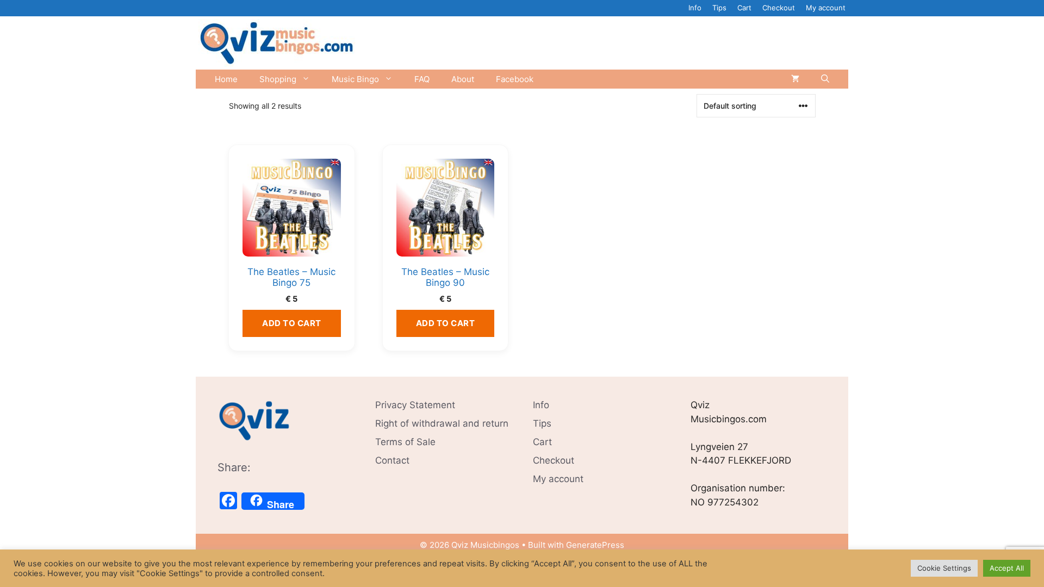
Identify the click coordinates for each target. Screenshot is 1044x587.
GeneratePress (595, 545)
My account (826, 7)
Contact (392, 460)
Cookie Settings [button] (944, 568)
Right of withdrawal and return (441, 423)
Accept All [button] (1007, 568)
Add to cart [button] (291, 323)
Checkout (778, 7)
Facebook (514, 79)
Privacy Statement (415, 404)
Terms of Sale (405, 441)
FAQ (422, 79)
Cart (744, 7)
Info (694, 7)
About (462, 79)
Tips (719, 7)
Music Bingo (355, 79)
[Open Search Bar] (825, 79)
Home (226, 79)
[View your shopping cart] (795, 79)
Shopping (277, 79)
